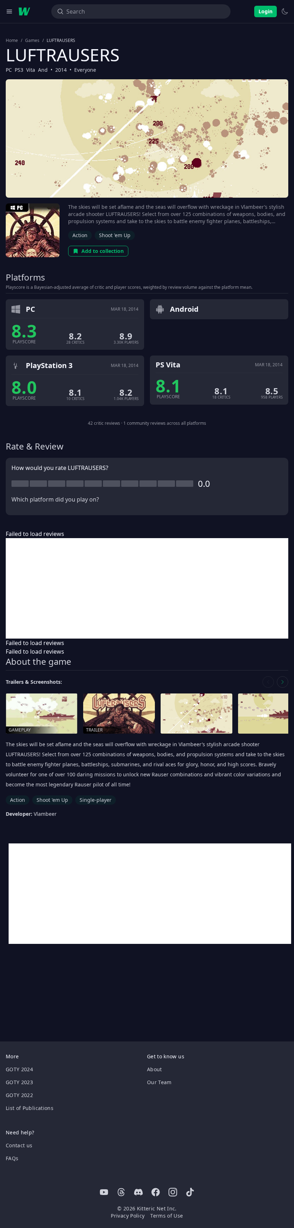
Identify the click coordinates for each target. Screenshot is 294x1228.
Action (79, 235)
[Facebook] (155, 1192)
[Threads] (121, 1192)
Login (265, 11)
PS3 (19, 69)
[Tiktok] (190, 1192)
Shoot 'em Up (115, 235)
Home (12, 40)
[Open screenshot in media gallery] (196, 713)
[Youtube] (104, 1192)
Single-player (96, 799)
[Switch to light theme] (284, 11)
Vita (30, 69)
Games (32, 40)
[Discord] (138, 1192)
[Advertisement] (147, 588)
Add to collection (102, 251)
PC (9, 69)
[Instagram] (173, 1192)
